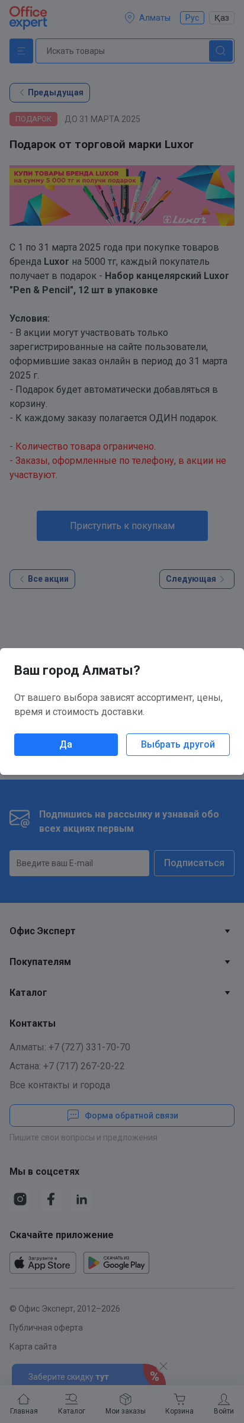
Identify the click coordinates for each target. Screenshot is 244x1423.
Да (65, 744)
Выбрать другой (178, 744)
